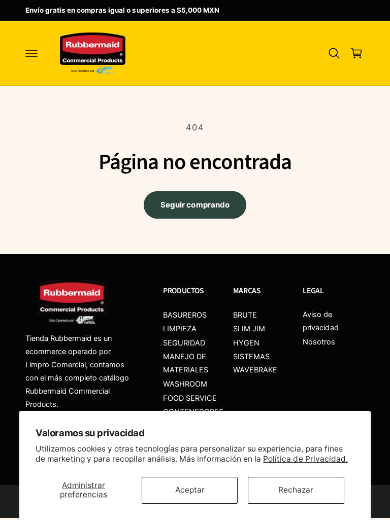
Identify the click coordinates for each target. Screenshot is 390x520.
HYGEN (246, 343)
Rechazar (295, 490)
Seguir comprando (195, 205)
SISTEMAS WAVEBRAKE (255, 363)
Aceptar (190, 490)
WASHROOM (185, 384)
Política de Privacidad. (305, 459)
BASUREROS (185, 315)
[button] (31, 53)
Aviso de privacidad (320, 321)
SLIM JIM (249, 328)
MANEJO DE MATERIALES (185, 363)
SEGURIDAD (184, 343)
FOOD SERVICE (190, 398)
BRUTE (245, 315)
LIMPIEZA (180, 328)
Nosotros (319, 341)
